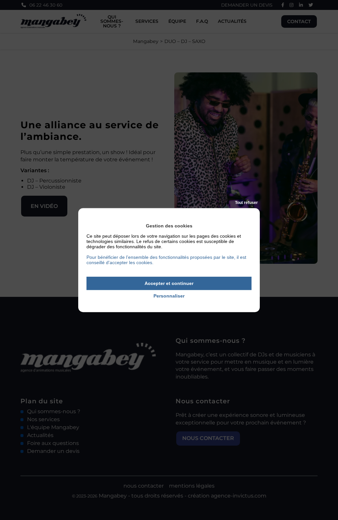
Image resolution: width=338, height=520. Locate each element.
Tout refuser (246, 202)
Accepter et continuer (169, 283)
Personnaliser (169, 296)
